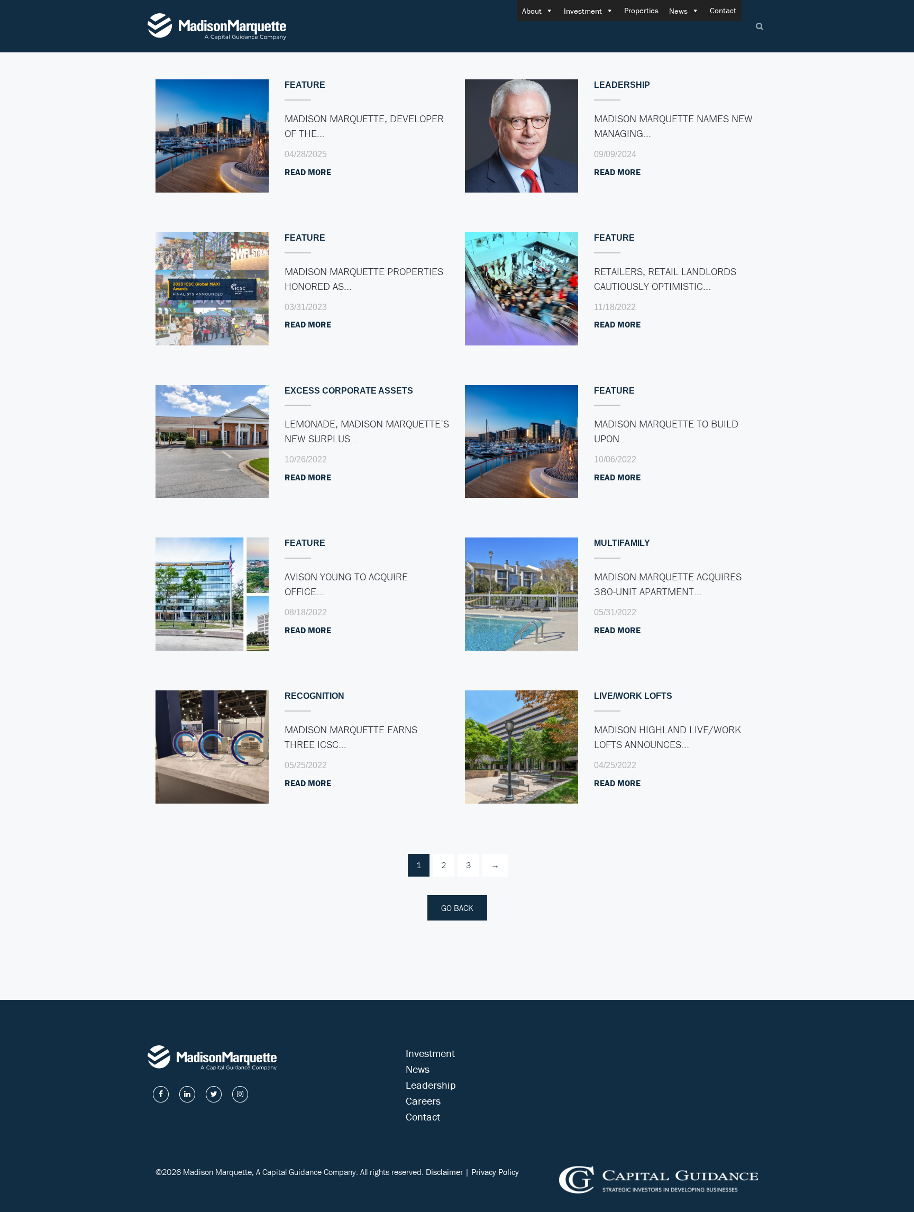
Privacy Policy (495, 1172)
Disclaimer (444, 1172)
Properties (641, 10)
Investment (583, 11)
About (532, 11)
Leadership (431, 1084)
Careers (423, 1100)
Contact (723, 10)
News (678, 11)
